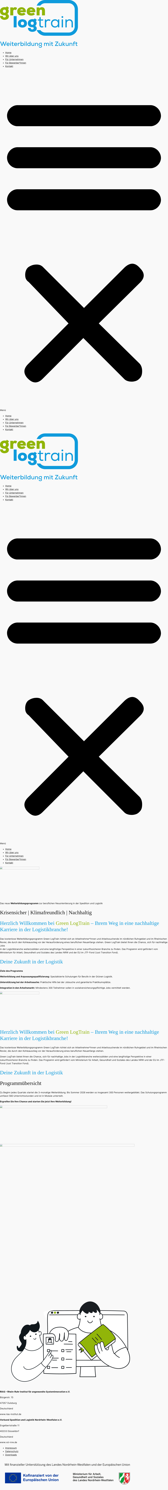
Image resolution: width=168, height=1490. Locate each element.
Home (8, 52)
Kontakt (9, 66)
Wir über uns (12, 56)
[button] (84, 241)
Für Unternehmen (14, 59)
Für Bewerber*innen (15, 63)
